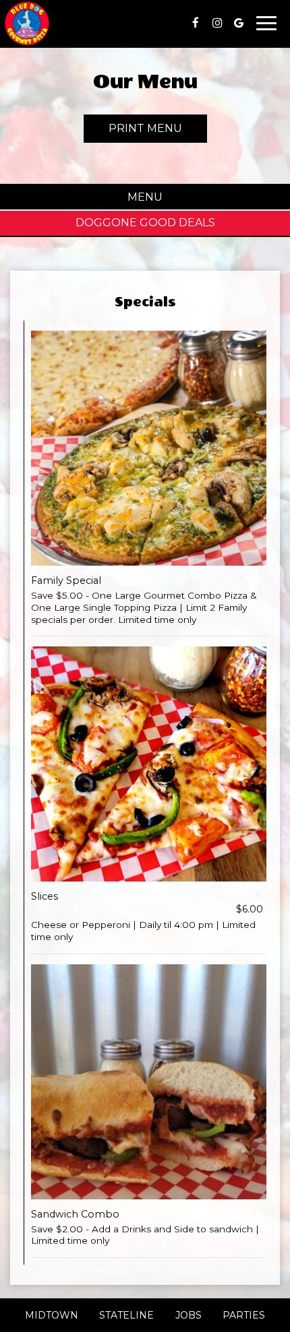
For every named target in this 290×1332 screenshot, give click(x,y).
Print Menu (145, 128)
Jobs (188, 1315)
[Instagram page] (217, 23)
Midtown (50, 1315)
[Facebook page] (195, 23)
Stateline (125, 1315)
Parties (244, 1315)
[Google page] (239, 23)
